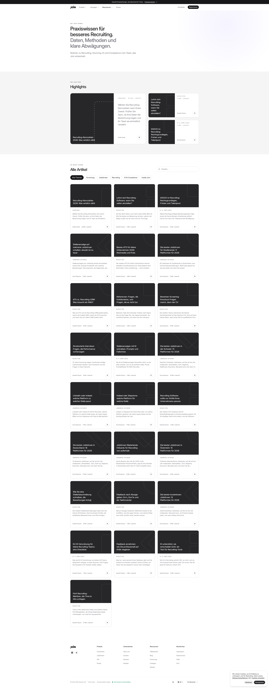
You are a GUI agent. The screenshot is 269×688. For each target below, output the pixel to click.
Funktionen (100, 651)
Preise (118, 7)
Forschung (90, 177)
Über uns (126, 651)
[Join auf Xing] (76, 652)
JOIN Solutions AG (80, 682)
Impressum (180, 651)
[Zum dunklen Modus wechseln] (173, 682)
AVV (177, 663)
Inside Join (146, 177)
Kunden (126, 655)
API (98, 659)
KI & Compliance (130, 177)
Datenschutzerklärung (240, 678)
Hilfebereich (154, 651)
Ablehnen (248, 682)
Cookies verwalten (258, 678)
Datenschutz (180, 655)
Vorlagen (153, 663)
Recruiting (116, 177)
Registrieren (193, 7)
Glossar (152, 667)
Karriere (126, 659)
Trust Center (91, 682)
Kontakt (126, 663)
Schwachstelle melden (103, 682)
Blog (151, 655)
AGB (177, 659)
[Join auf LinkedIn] (72, 652)
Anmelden (181, 7)
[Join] (73, 7)
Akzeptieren (259, 682)
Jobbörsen (103, 177)
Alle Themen (77, 177)
